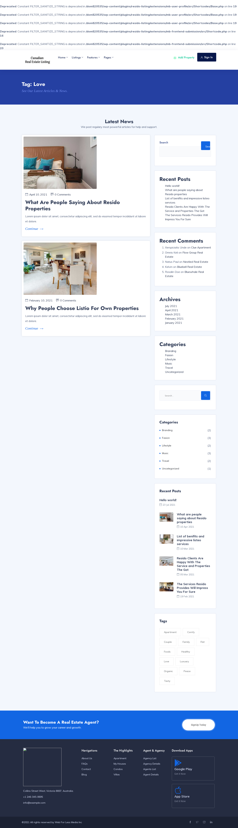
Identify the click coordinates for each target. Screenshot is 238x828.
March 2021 (173, 314)
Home (62, 57)
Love (166, 661)
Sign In (208, 57)
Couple (168, 641)
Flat (203, 641)
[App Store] (178, 790)
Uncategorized (174, 372)
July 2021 (171, 306)
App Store (182, 796)
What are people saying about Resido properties (72, 205)
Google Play (183, 769)
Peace (187, 671)
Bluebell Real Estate (189, 267)
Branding (170, 351)
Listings (76, 57)
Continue (31, 229)
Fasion (169, 355)
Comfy (191, 632)
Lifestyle (170, 359)
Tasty (167, 681)
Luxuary (184, 661)
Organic (168, 671)
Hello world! (172, 185)
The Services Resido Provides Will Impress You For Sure (192, 587)
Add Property (186, 57)
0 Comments (63, 194)
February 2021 (174, 318)
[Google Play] (178, 762)
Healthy (185, 651)
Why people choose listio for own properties (82, 308)
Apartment (170, 632)
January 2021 (173, 322)
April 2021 (171, 310)
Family (186, 641)
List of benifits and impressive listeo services (190, 540)
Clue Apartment (201, 247)
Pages (107, 57)
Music (168, 363)
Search (163, 142)
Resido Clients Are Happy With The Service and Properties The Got (193, 564)
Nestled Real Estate (195, 261)
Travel (169, 367)
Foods (167, 651)
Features (92, 57)
